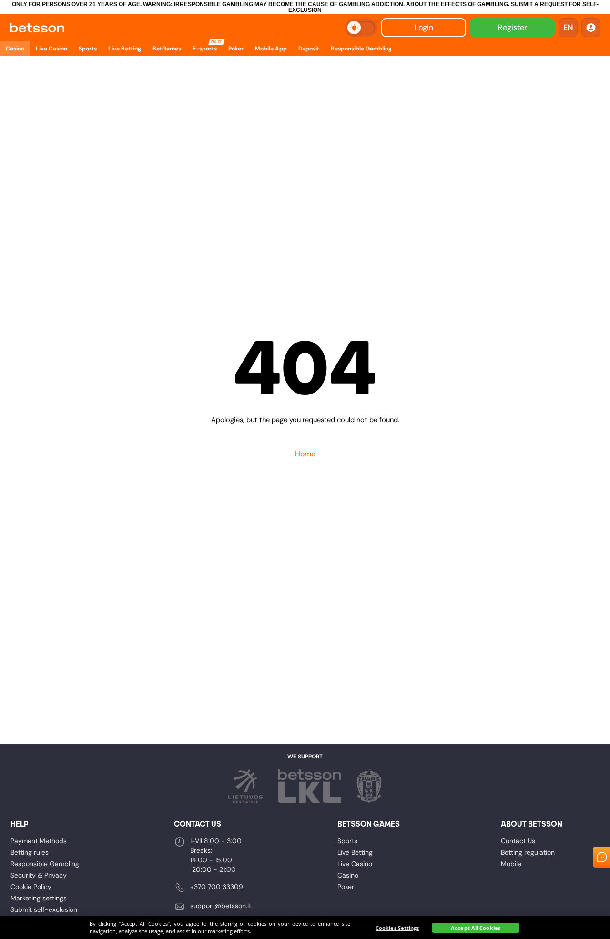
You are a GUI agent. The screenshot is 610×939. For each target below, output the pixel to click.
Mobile (511, 863)
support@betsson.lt (220, 905)
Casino (347, 875)
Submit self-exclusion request (43, 914)
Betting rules (29, 852)
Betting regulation (528, 852)
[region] (305, 927)
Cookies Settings (397, 927)
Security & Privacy (38, 875)
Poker (345, 886)
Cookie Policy (30, 886)
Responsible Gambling (44, 863)
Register (512, 27)
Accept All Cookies (475, 927)
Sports (347, 841)
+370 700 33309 (216, 886)
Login (424, 27)
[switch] (361, 28)
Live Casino (354, 863)
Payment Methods (38, 841)
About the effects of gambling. (457, 4)
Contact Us (518, 841)
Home (305, 454)
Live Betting (355, 852)
